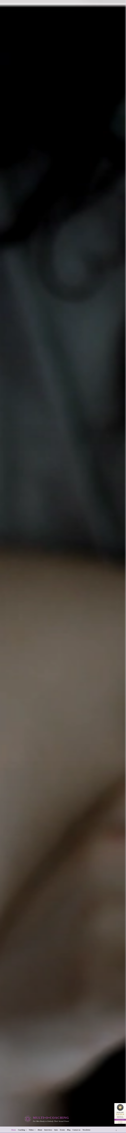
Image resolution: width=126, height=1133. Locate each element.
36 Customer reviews (120, 1119)
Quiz (56, 1130)
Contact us (76, 1130)
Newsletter (86, 1130)
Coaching (21, 1130)
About (40, 1130)
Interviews (48, 1130)
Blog (68, 1130)
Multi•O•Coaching (51, 1117)
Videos (31, 1130)
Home (13, 1130)
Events (62, 1130)
